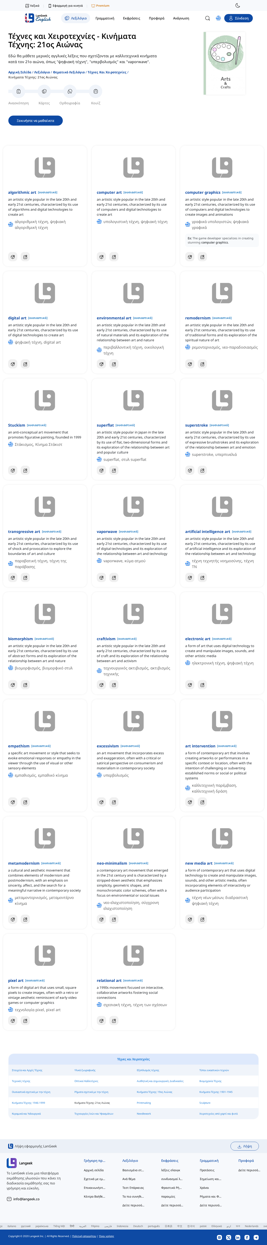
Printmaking (144, 1103)
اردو (229, 1226)
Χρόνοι (204, 1188)
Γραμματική (209, 1160)
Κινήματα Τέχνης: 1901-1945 (216, 1092)
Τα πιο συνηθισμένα (133, 1196)
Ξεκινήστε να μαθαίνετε (35, 120)
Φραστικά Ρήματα (172, 1188)
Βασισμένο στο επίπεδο (133, 1170)
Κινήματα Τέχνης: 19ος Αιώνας (154, 1092)
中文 (179, 1226)
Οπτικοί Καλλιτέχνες (86, 1081)
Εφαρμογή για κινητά (68, 6)
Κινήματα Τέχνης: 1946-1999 (28, 1103)
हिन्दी (72, 1226)
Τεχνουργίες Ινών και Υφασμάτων (93, 1113)
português (154, 1226)
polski (203, 1226)
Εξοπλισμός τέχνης (148, 1070)
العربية (82, 1226)
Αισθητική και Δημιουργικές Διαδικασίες (160, 1081)
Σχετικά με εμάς (95, 1179)
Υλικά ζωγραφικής (85, 1070)
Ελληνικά (217, 1226)
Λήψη (247, 1146)
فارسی (108, 1226)
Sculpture (204, 1103)
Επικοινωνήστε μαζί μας (95, 1188)
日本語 (168, 1226)
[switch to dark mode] (238, 5)
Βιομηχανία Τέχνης (210, 1081)
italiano (12, 1226)
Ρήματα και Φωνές (211, 1196)
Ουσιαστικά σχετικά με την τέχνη (31, 1092)
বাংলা (238, 1226)
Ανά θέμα (128, 1179)
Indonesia (122, 1226)
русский (25, 1226)
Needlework (144, 1113)
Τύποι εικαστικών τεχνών (214, 1070)
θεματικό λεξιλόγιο (69, 72)
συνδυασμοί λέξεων (172, 1179)
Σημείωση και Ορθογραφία (211, 1179)
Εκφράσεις (169, 1160)
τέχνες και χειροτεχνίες (107, 72)
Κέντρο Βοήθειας (95, 1196)
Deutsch (138, 1226)
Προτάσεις (207, 1170)
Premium (103, 6)
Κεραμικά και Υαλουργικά (26, 1113)
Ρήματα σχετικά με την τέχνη (91, 1092)
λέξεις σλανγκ (170, 1170)
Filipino (95, 1226)
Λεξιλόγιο (42, 72)
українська (41, 1226)
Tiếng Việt (59, 1226)
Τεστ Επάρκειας (133, 1188)
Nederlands (251, 1226)
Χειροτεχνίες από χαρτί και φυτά (218, 1113)
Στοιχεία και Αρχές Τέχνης (27, 1070)
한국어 (191, 1226)
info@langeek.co (26, 1199)
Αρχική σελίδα (19, 72)
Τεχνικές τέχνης (21, 1081)
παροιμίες (168, 1196)
